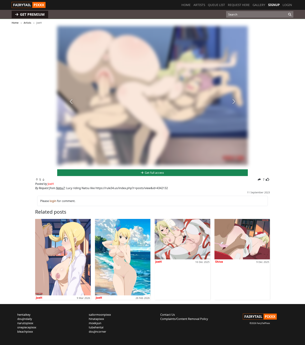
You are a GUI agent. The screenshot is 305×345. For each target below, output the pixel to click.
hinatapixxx (96, 319)
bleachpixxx (25, 332)
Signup (274, 5)
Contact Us (167, 315)
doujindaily (24, 319)
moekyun (95, 323)
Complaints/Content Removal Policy (184, 319)
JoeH (39, 298)
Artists (199, 5)
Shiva (219, 262)
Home (186, 5)
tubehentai (96, 327)
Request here (239, 5)
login (53, 201)
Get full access (154, 173)
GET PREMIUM (32, 14)
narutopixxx (25, 323)
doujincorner (97, 332)
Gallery (259, 5)
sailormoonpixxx (100, 315)
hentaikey (23, 315)
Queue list (216, 5)
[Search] (289, 14)
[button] (71, 101)
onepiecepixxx (26, 327)
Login (287, 5)
